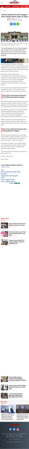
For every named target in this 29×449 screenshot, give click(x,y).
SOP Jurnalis (12, 435)
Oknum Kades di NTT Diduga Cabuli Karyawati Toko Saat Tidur (17, 387)
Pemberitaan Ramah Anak (11, 436)
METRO (22, 6)
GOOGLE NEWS (5, 167)
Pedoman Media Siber (22, 433)
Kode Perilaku (19, 435)
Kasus (6, 10)
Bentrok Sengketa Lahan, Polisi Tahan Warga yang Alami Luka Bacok (17, 233)
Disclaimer (20, 436)
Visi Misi (10, 433)
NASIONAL (7, 6)
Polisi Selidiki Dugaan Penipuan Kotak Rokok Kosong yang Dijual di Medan (17, 379)
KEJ (7, 435)
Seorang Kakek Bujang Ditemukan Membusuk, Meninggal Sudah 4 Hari (16, 395)
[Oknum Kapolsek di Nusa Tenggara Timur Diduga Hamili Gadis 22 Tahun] (11, 24)
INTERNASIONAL (15, 6)
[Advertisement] (14, 202)
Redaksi (15, 433)
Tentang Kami (4, 433)
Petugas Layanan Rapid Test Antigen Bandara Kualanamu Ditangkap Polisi (16, 242)
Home (2, 10)
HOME (2, 6)
